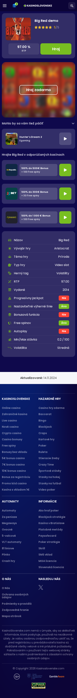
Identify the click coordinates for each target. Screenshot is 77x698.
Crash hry (8, 561)
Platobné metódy (50, 529)
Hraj (56, 49)
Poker (42, 445)
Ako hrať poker (48, 510)
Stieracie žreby (48, 458)
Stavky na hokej (49, 477)
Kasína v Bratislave (51, 523)
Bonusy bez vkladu (14, 452)
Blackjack (45, 427)
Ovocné (7, 529)
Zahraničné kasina (14, 414)
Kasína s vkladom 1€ (16, 489)
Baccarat (45, 414)
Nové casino (10, 427)
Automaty (9, 510)
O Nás (6, 588)
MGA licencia (47, 561)
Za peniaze (9, 517)
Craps (42, 433)
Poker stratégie (49, 542)
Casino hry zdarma (51, 408)
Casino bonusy (12, 439)
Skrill (41, 548)
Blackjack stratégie (51, 517)
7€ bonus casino (13, 464)
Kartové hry (46, 439)
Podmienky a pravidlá (17, 604)
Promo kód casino (14, 483)
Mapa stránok (11, 616)
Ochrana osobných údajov (15, 596)
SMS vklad (45, 554)
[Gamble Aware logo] (56, 677)
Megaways (9, 523)
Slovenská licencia (51, 567)
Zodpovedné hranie (15, 610)
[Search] (71, 5)
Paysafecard (47, 536)
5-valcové (9, 536)
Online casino (11, 408)
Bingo (42, 420)
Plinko (6, 554)
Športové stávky (49, 471)
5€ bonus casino (13, 458)
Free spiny (9, 445)
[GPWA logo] (38, 686)
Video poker (46, 489)
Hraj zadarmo (38, 89)
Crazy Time (46, 464)
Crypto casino (11, 433)
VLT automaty (12, 542)
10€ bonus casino (14, 471)
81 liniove (8, 548)
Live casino (9, 420)
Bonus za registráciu (16, 477)
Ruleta (42, 452)
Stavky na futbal (49, 483)
